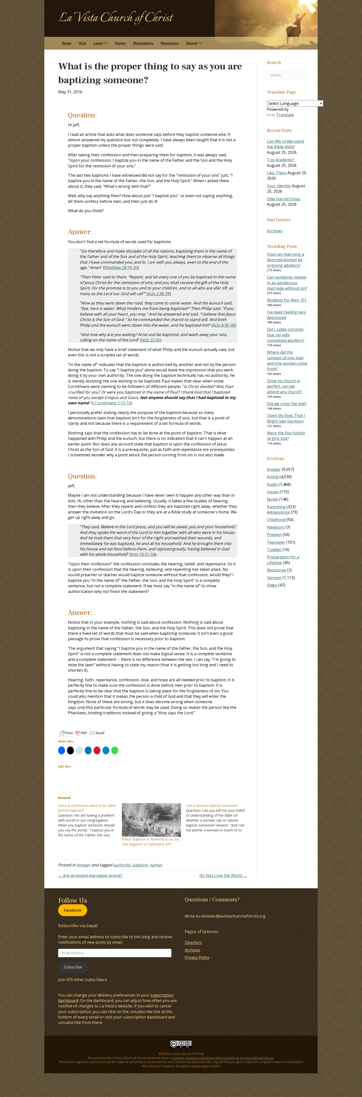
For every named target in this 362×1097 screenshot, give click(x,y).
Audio (272, 484)
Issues (273, 491)
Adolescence (278, 512)
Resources (170, 43)
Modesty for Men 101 (287, 300)
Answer (83, 865)
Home (66, 43)
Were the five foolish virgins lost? (286, 435)
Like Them (276, 172)
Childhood (276, 519)
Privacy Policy (197, 957)
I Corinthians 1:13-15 (112, 403)
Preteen (274, 534)
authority (122, 865)
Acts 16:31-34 (143, 554)
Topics (120, 43)
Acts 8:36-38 (224, 325)
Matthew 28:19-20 (120, 267)
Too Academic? (280, 159)
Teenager (276, 542)
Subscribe (73, 967)
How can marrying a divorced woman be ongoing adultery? (285, 260)
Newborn (275, 527)
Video (272, 585)
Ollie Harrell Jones (283, 199)
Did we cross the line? (287, 403)
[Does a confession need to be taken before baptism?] (90, 820)
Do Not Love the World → (223, 875)
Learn (98, 43)
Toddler (274, 549)
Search (192, 43)
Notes (272, 499)
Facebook (73, 910)
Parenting (276, 506)
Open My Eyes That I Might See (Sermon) (286, 418)
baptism (140, 865)
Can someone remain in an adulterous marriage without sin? (287, 282)
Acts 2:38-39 (159, 293)
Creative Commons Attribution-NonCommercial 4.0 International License (223, 1058)
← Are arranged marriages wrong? (90, 875)
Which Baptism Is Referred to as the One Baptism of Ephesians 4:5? (151, 841)
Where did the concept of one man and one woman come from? (287, 360)
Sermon (274, 577)
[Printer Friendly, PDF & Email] (82, 733)
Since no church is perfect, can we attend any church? (284, 386)
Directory (193, 942)
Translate (285, 114)
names (156, 865)
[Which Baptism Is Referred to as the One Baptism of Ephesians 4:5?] (151, 820)
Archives (274, 231)
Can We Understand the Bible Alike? (285, 144)
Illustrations (143, 43)
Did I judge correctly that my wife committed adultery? (285, 335)
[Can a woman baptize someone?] (218, 818)
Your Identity (279, 186)
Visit (82, 43)
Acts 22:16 (150, 340)
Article (273, 476)
